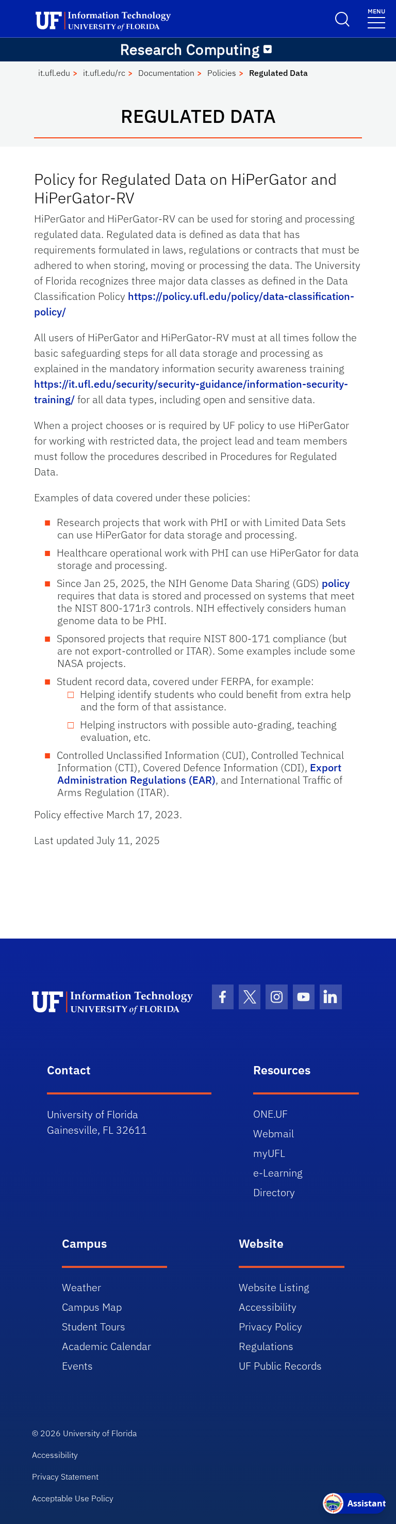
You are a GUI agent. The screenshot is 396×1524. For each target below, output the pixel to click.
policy (336, 583)
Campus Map (92, 1307)
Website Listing (274, 1287)
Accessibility (267, 1307)
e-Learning (278, 1173)
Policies (221, 73)
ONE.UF (270, 1114)
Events (77, 1366)
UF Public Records (280, 1366)
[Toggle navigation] (267, 49)
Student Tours (93, 1327)
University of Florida (100, 1433)
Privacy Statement (65, 1476)
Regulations (266, 1346)
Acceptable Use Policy (72, 1498)
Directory (274, 1192)
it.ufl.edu (54, 73)
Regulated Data (278, 73)
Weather (81, 1287)
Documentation (166, 73)
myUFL (269, 1153)
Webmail (273, 1133)
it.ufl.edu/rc (104, 73)
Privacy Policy (270, 1327)
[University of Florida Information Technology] (114, 1002)
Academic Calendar (106, 1346)
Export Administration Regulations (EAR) (199, 773)
